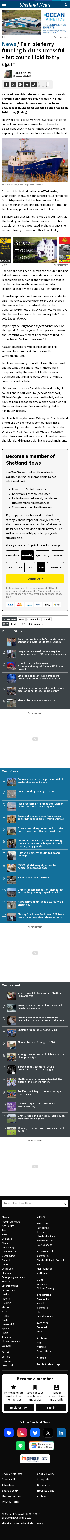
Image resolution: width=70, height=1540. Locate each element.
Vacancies (42, 1284)
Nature (5, 1311)
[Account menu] (66, 4)
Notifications (45, 1490)
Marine (5, 1307)
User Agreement (12, 1496)
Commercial (45, 1251)
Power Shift (8, 1324)
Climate (6, 1243)
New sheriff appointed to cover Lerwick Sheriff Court (40, 903)
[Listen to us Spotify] (20, 1445)
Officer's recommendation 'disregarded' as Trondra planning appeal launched (41, 891)
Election (6, 1273)
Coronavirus (8, 1255)
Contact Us (9, 1479)
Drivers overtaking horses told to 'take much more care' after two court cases (40, 830)
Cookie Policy (45, 1474)
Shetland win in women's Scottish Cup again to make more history (40, 1080)
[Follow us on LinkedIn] (61, 1432)
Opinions (8, 1352)
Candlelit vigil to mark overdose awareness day (36, 1105)
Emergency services (13, 1277)
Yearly (58, 555)
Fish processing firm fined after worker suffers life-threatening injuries (40, 805)
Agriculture (8, 1226)
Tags (39, 1342)
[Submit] (64, 1203)
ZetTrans (42, 1273)
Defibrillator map (48, 1364)
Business (7, 1238)
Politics (6, 1320)
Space (5, 1328)
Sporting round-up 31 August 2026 (37, 1030)
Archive (42, 1338)
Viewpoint (7, 1365)
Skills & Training (45, 1288)
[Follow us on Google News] (41, 1445)
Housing (6, 1303)
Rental (40, 1303)
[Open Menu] (4, 4)
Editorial (41, 1216)
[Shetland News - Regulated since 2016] (35, 1458)
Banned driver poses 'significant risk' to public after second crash (41, 780)
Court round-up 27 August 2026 (36, 791)
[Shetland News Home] (35, 7)
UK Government (36, 624)
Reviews (6, 1361)
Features (43, 1223)
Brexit (5, 1234)
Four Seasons (44, 1245)
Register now (18, 1407)
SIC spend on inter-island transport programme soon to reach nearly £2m (39, 677)
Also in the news (11, 1221)
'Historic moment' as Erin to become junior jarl (39, 854)
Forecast (42, 1327)
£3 (10, 567)
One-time (12, 555)
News (9, 44)
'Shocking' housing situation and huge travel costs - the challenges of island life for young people (40, 843)
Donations (43, 1485)
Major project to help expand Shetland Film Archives (40, 994)
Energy (6, 1281)
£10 (41, 567)
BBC (39, 1264)
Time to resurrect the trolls (33, 877)
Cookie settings (12, 1474)
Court (5, 1264)
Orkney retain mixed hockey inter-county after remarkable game (41, 1117)
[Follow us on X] (48, 1432)
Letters (6, 1356)
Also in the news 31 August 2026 (36, 1042)
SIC (23, 624)
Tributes (41, 1232)
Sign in (51, 1407)
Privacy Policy (10, 1502)
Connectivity (9, 1251)
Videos (41, 1357)
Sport (5, 1332)
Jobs (40, 1279)
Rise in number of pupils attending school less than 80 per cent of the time (41, 1019)
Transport (7, 1337)
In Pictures (43, 1227)
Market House (44, 1268)
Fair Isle (15, 624)
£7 (30, 567)
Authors (41, 1346)
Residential (43, 1299)
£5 (20, 567)
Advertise (8, 1485)
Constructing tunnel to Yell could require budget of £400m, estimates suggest (41, 640)
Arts (4, 1230)
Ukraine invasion (11, 1341)
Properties (44, 1295)
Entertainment (10, 1285)
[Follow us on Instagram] (22, 1432)
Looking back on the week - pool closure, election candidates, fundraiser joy (41, 689)
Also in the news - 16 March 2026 (36, 700)
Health (5, 1294)
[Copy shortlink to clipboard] (34, 84)
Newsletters (44, 1351)
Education (7, 1268)
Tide (39, 1331)
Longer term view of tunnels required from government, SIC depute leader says (42, 652)
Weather (6, 1345)
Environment (9, 1290)
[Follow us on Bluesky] (35, 1432)
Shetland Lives (45, 1240)
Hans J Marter (22, 73)
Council (46, 619)
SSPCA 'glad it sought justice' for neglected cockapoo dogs (37, 866)
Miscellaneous (45, 1316)
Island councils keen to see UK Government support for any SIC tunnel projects (40, 666)
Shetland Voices (46, 1236)
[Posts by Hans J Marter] (8, 74)
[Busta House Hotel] (35, 250)
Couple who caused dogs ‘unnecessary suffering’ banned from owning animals (41, 817)
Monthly (27, 555)
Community (33, 619)
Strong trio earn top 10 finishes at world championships (41, 1056)
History (6, 1298)
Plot (39, 1312)
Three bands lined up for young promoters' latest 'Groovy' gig (36, 1068)
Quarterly (42, 555)
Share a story (10, 1490)
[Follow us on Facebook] (9, 1432)
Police (5, 1315)
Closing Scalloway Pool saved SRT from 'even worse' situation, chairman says (41, 915)
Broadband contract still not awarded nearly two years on (40, 1007)
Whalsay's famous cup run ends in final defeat (41, 1129)
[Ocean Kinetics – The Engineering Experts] (35, 22)
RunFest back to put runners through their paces (39, 1093)
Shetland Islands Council (50, 1260)
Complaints (44, 1479)
